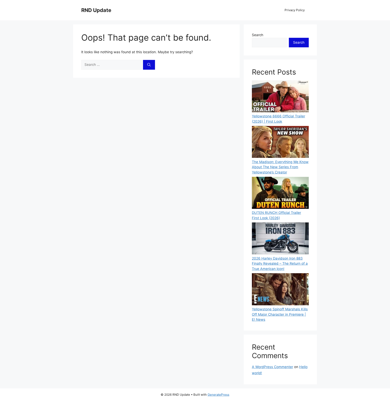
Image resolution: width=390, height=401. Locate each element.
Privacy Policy (295, 10)
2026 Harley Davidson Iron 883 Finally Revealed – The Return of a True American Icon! (280, 263)
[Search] (149, 65)
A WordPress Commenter (272, 367)
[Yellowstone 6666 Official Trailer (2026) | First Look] (280, 97)
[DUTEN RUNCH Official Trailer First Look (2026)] (280, 193)
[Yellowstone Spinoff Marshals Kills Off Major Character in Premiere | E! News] (280, 290)
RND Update (96, 10)
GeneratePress (218, 395)
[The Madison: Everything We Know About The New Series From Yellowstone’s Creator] (280, 142)
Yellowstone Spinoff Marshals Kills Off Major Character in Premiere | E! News (280, 314)
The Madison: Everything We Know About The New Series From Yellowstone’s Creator (280, 167)
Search (257, 35)
